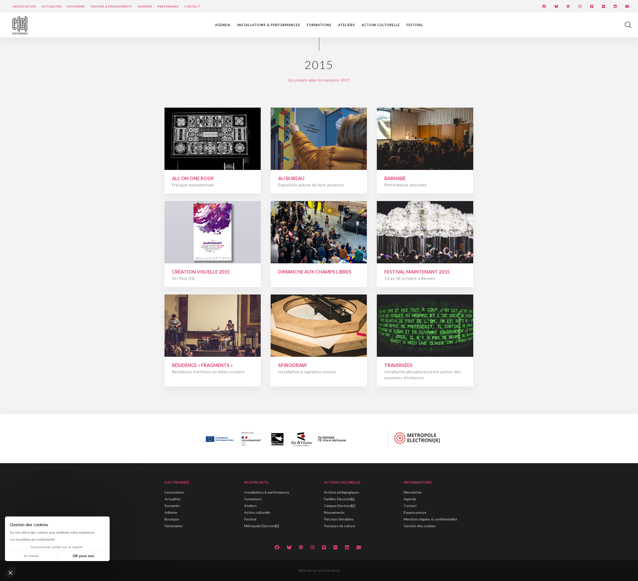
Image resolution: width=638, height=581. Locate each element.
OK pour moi (83, 556)
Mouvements (334, 512)
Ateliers (346, 25)
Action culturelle (381, 25)
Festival (414, 25)
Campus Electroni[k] (339, 506)
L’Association (24, 6)
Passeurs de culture (339, 526)
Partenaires (168, 6)
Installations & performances (268, 25)
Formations (319, 25)
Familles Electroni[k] (339, 499)
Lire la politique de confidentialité (32, 539)
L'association (174, 492)
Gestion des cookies (420, 526)
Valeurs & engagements (111, 6)
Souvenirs (76, 6)
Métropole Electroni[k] (261, 526)
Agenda (222, 25)
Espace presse (415, 512)
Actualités (52, 6)
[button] (10, 573)
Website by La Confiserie (319, 570)
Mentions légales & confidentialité (430, 519)
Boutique (171, 519)
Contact (192, 6)
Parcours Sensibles (339, 519)
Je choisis (31, 556)
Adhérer (145, 6)
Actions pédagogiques (341, 492)
